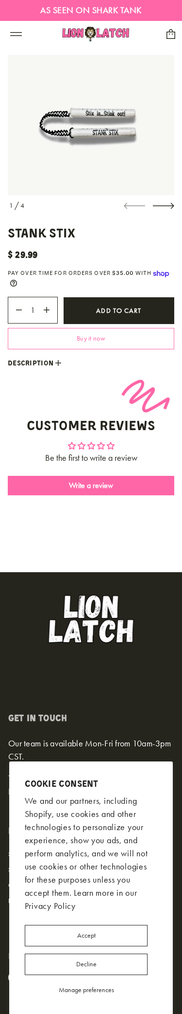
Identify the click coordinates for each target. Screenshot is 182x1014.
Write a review (91, 485)
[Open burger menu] (16, 34)
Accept (86, 935)
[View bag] (171, 34)
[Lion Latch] (96, 34)
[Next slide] (163, 206)
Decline (86, 964)
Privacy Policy (50, 906)
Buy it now (91, 338)
